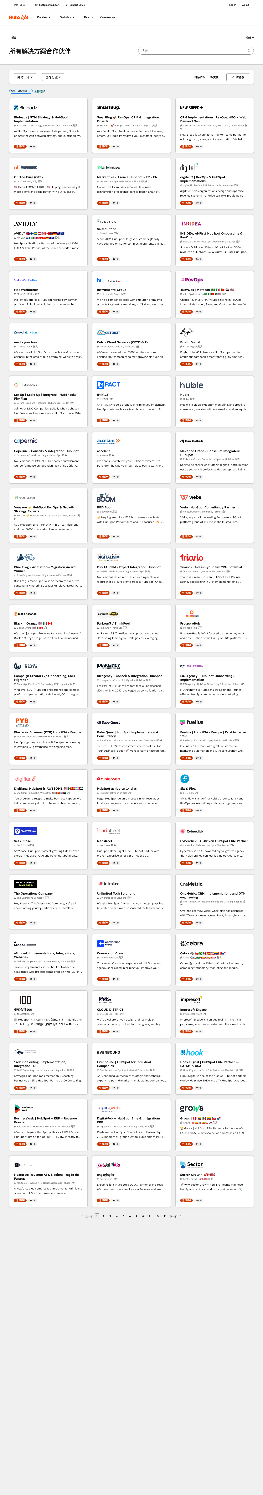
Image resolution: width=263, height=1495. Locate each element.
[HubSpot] (18, 17)
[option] (23, 77)
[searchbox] (196, 51)
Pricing (89, 17)
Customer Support (49, 5)
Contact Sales (77, 5)
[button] (250, 37)
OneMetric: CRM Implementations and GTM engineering (212, 895)
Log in (232, 5)
